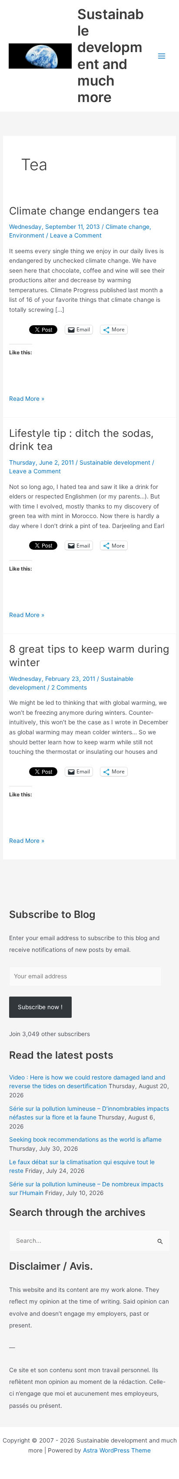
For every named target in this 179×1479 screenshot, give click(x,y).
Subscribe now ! (40, 1007)
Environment (26, 235)
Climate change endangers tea (84, 211)
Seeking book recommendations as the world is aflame (85, 1139)
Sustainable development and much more (110, 56)
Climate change (127, 226)
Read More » (26, 399)
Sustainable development (115, 462)
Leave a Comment (76, 235)
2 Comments (69, 687)
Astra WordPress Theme (117, 1450)
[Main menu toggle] (162, 56)
